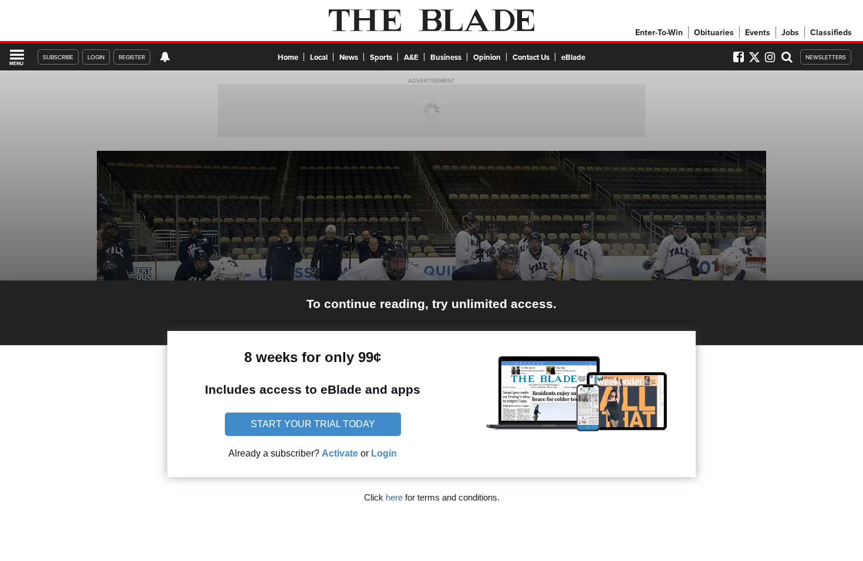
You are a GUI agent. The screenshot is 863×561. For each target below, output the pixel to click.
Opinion (487, 57)
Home (288, 57)
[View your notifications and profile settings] (165, 57)
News (348, 57)
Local (319, 57)
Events (757, 32)
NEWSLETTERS (825, 57)
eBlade (573, 57)
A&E (411, 57)
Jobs (790, 32)
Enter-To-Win (659, 32)
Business (445, 57)
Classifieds (831, 32)
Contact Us (531, 57)
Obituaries (714, 32)
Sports (381, 57)
